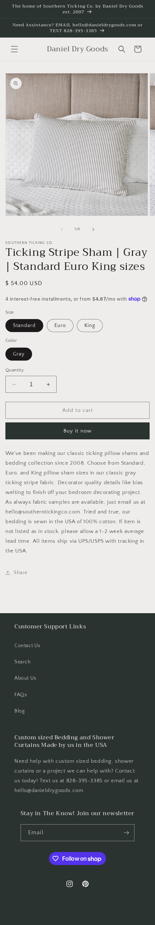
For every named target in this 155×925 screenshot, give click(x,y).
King (89, 325)
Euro (60, 325)
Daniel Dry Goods (66, 919)
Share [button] (20, 573)
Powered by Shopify (103, 919)
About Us (25, 678)
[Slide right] (93, 229)
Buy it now (77, 431)
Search (22, 662)
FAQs (20, 695)
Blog (19, 711)
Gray (19, 354)
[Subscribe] (126, 832)
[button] (14, 49)
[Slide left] (62, 229)
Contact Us (27, 646)
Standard (24, 325)
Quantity (14, 370)
